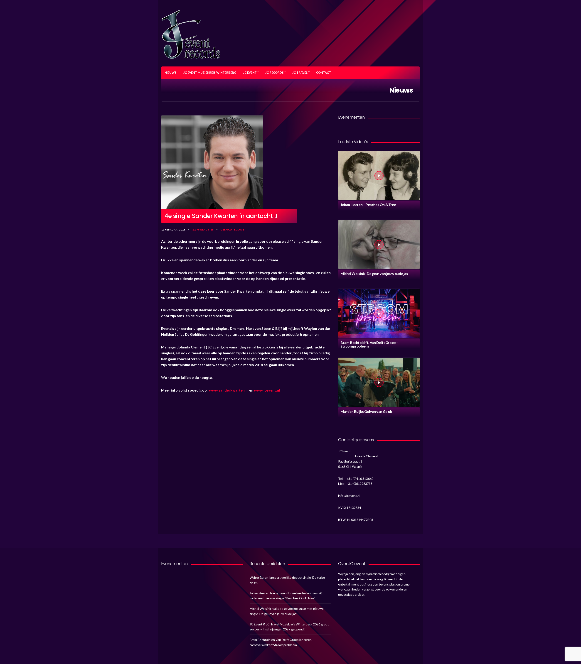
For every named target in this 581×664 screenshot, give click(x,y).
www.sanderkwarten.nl (229, 390)
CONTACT (323, 72)
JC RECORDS (274, 72)
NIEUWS (171, 72)
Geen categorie (232, 229)
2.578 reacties (203, 229)
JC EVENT (250, 72)
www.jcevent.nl (267, 390)
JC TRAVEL (300, 72)
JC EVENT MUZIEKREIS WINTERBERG (209, 72)
